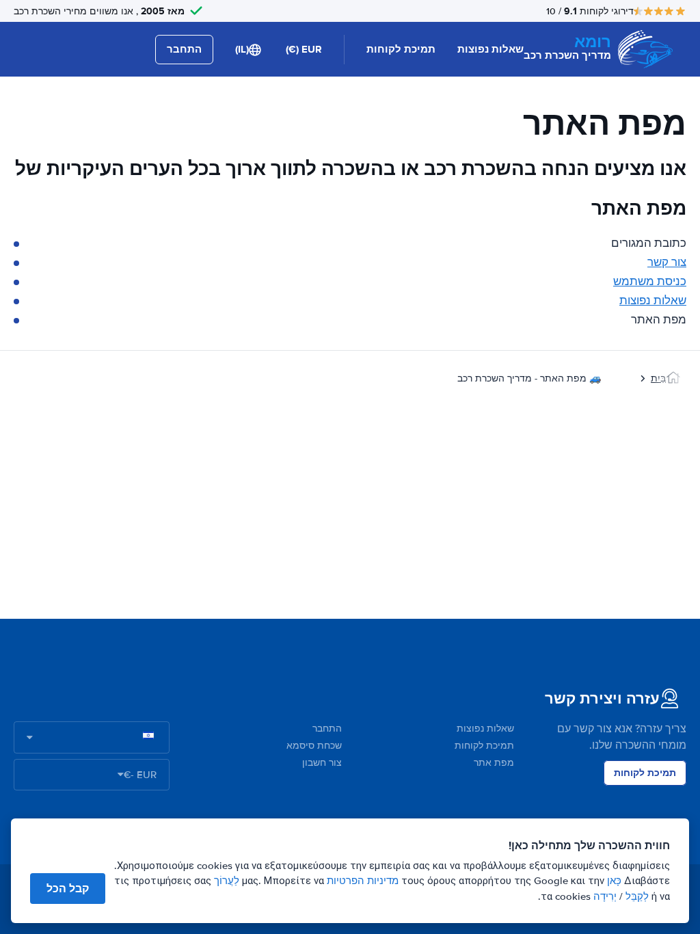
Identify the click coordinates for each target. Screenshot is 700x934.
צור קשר (666, 262)
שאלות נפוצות (490, 49)
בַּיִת (658, 378)
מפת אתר (494, 763)
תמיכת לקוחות (400, 49)
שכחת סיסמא (314, 745)
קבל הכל (67, 888)
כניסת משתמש (649, 281)
